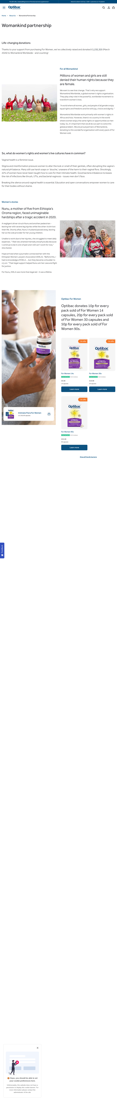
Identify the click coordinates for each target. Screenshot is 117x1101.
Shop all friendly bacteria (88, 457)
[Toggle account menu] (108, 7)
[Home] (14, 7)
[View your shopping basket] (113, 7)
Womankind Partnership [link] (27, 16)
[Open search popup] (103, 7)
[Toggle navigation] (4, 7)
